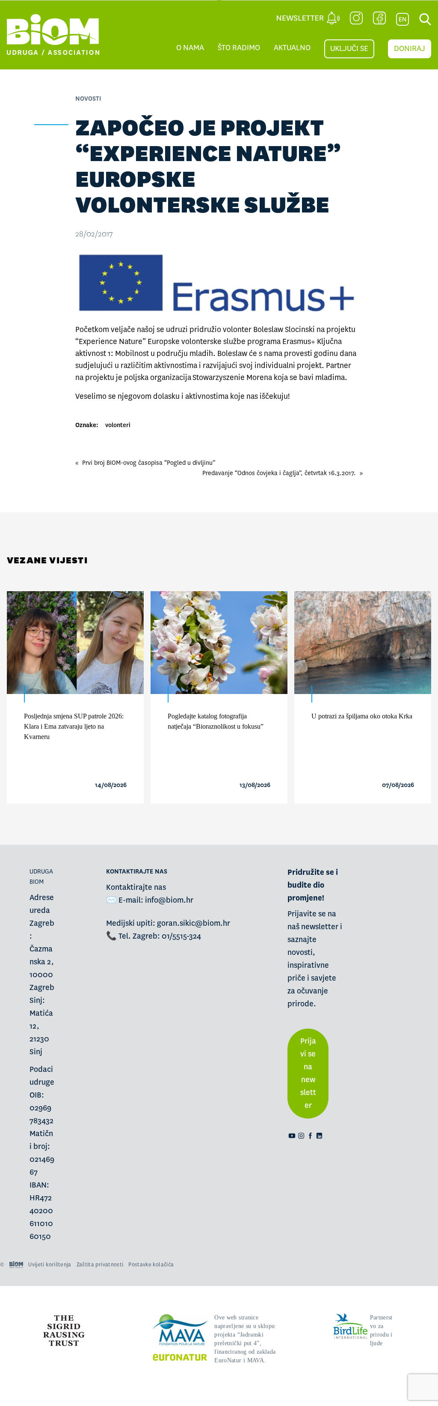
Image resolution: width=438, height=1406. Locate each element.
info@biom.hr (169, 900)
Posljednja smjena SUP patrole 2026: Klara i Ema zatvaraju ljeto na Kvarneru (74, 726)
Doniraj (409, 49)
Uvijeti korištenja (49, 1264)
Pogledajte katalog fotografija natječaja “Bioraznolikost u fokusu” (215, 721)
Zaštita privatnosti (100, 1264)
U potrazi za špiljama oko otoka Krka (361, 716)
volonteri (117, 425)
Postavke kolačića (151, 1264)
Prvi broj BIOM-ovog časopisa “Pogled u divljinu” (148, 463)
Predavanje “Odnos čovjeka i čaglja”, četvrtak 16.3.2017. (279, 473)
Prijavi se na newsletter (308, 1073)
